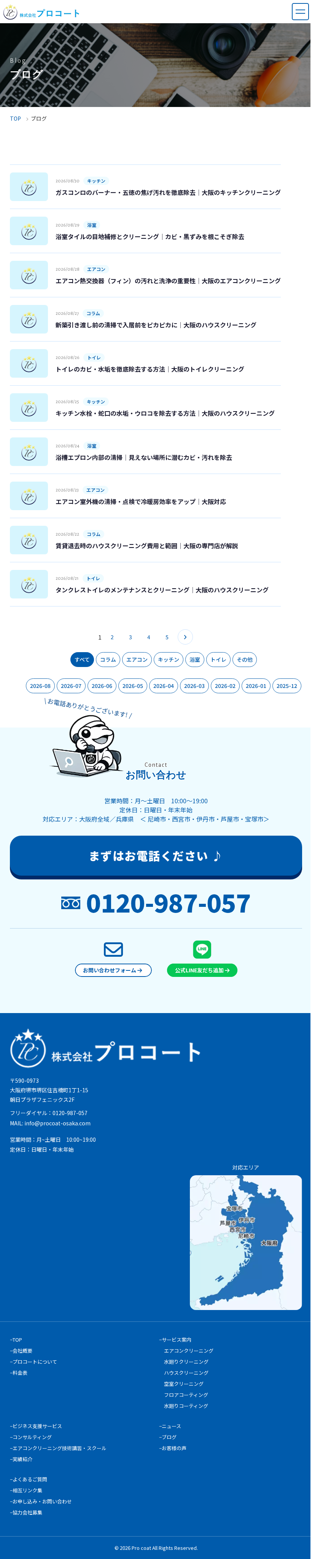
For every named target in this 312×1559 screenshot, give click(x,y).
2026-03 (194, 685)
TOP (15, 118)
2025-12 (287, 685)
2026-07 (71, 685)
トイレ (218, 659)
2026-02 (225, 685)
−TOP (16, 1339)
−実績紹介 (21, 1459)
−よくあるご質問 (28, 1479)
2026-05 (133, 685)
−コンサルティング (31, 1437)
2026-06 (102, 685)
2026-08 (40, 685)
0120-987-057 (168, 902)
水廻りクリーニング (186, 1361)
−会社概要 (21, 1350)
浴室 (194, 659)
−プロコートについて (33, 1361)
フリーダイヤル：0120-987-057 (49, 1113)
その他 (245, 659)
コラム (108, 659)
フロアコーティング (186, 1394)
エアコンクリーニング (188, 1350)
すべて (82, 659)
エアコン (137, 659)
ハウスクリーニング (186, 1372)
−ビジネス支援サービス (36, 1426)
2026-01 (256, 685)
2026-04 (163, 685)
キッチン (168, 659)
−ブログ (168, 1437)
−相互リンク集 (26, 1490)
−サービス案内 (175, 1339)
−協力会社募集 (26, 1512)
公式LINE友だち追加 (200, 970)
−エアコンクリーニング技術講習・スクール (58, 1448)
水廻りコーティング (186, 1405)
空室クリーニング (184, 1383)
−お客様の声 (172, 1448)
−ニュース (170, 1426)
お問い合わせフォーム (110, 970)
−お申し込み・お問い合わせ (41, 1501)
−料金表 (18, 1372)
